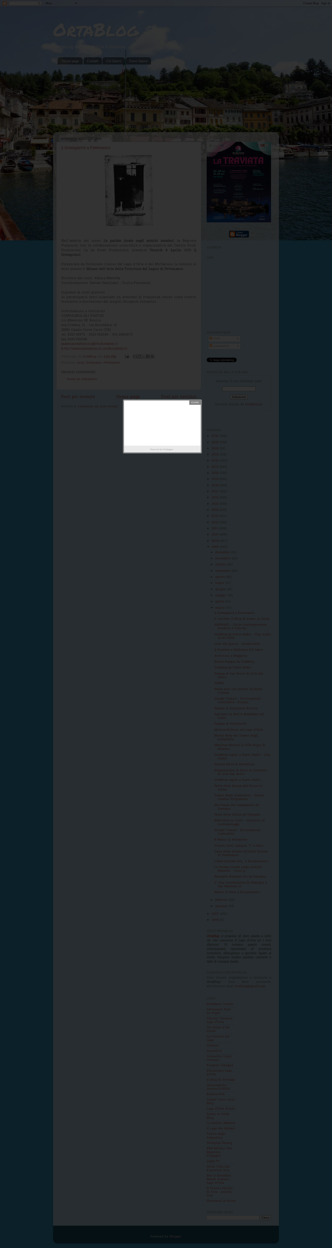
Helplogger (168, 449)
